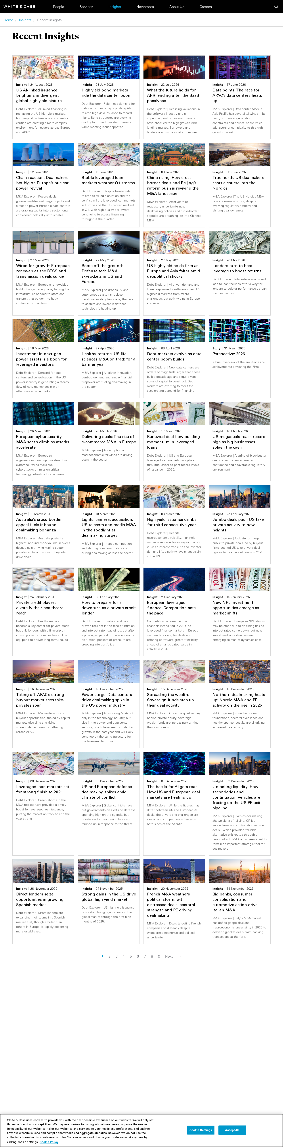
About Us (176, 6)
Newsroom (145, 6)
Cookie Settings (200, 1130)
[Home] (19, 6)
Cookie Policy (49, 1142)
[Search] (276, 6)
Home (8, 20)
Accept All (232, 1130)
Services (86, 6)
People (58, 6)
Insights (115, 6)
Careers (206, 6)
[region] (141, 1130)
